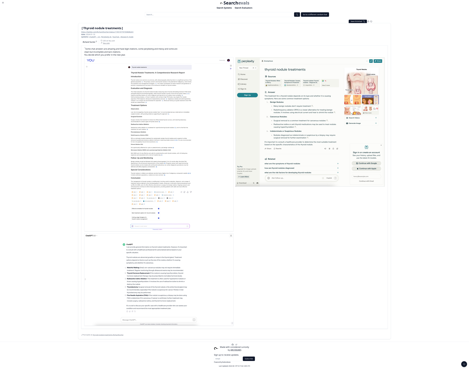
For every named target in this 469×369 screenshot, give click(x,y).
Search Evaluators (243, 7)
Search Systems (224, 7)
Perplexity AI (106, 37)
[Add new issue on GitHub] (371, 21)
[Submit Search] (297, 14)
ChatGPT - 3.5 (94, 37)
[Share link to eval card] (368, 21)
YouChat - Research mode (122, 37)
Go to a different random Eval (315, 14)
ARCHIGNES (235, 350)
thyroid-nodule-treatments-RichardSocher (108, 335)
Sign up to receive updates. (226, 354)
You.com (106, 43)
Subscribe (249, 359)
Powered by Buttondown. (222, 362)
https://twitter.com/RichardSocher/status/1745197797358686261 (107, 32)
